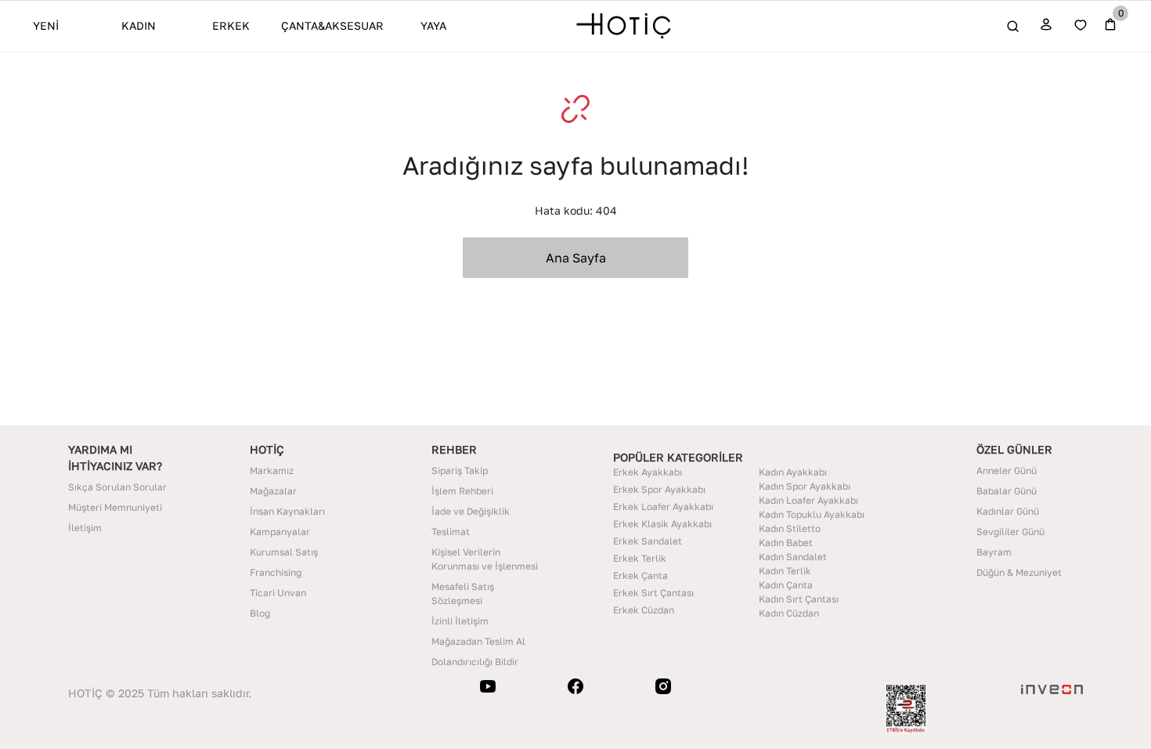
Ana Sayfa (576, 258)
